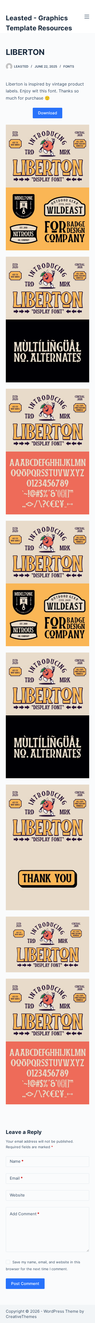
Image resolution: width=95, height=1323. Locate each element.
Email (16, 1178)
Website (17, 1195)
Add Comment (24, 1213)
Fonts (68, 66)
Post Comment (25, 1283)
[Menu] (86, 16)
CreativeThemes (21, 1316)
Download (47, 112)
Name (16, 1161)
